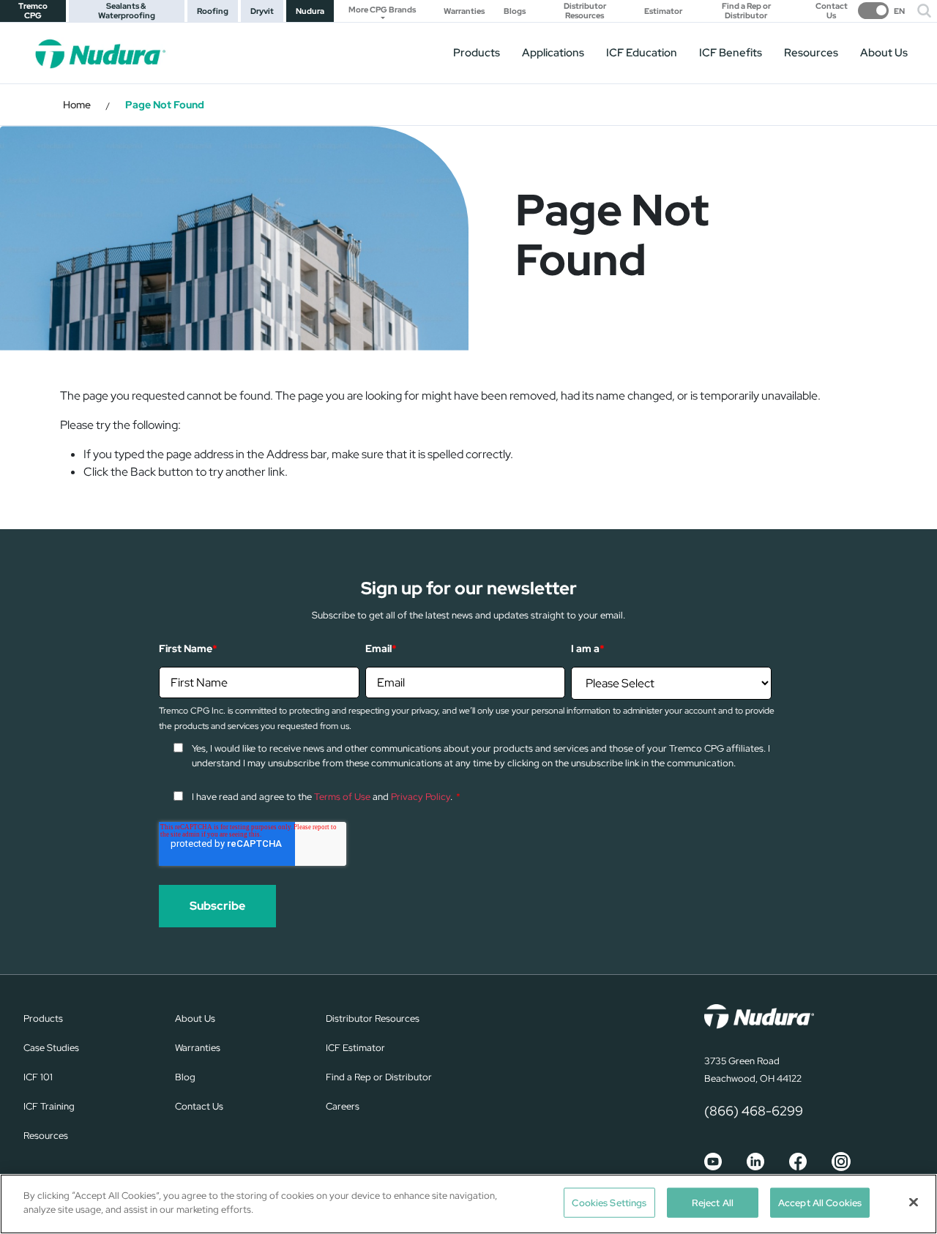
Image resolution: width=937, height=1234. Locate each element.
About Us (884, 52)
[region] (468, 1204)
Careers (342, 1106)
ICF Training (49, 1106)
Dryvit (262, 11)
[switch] (881, 10)
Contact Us (831, 10)
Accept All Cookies (820, 1203)
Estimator (663, 11)
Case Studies (51, 1048)
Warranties (464, 11)
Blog (185, 1077)
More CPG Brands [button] (382, 9)
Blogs (515, 11)
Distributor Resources (585, 10)
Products (476, 52)
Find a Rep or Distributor (746, 10)
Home (77, 104)
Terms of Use (342, 796)
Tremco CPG (33, 10)
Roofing (212, 11)
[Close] (913, 1202)
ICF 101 (38, 1077)
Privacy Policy (420, 796)
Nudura (310, 11)
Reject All (712, 1203)
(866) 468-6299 (753, 1110)
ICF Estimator (355, 1048)
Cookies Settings (609, 1203)
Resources (811, 52)
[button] (924, 11)
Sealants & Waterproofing (126, 10)
